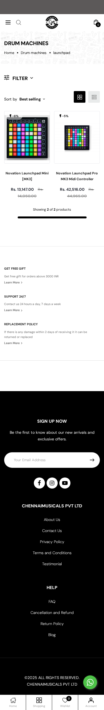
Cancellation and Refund (52, 612)
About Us (52, 519)
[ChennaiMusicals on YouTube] (64, 483)
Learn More (12, 282)
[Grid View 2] (79, 97)
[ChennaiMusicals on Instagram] (52, 483)
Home (9, 52)
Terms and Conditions (52, 552)
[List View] (94, 97)
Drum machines (34, 52)
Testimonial (52, 563)
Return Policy (52, 623)
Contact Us (52, 530)
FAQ (52, 601)
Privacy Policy (52, 541)
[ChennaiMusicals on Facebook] (39, 483)
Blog (52, 634)
